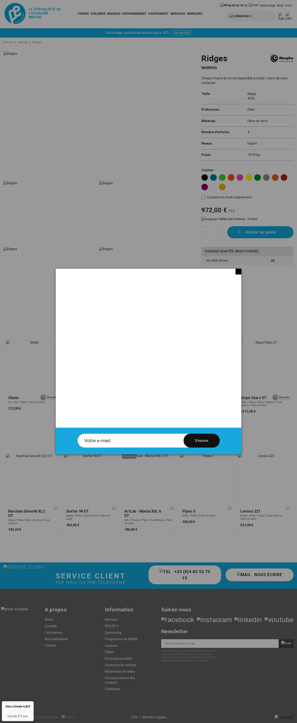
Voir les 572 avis (17, 716)
